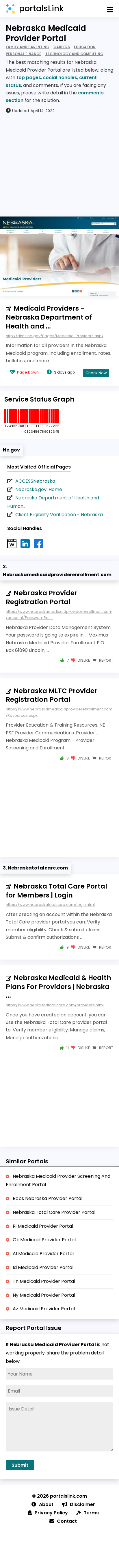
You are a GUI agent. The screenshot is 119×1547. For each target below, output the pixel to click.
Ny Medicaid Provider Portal (44, 1295)
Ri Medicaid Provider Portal (43, 1226)
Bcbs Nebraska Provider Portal (47, 1198)
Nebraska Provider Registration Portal (41, 597)
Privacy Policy (51, 1512)
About (46, 1504)
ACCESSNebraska (35, 481)
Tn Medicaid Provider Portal (44, 1281)
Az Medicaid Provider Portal (44, 1308)
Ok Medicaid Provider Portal (44, 1239)
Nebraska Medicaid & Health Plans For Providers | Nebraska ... (58, 986)
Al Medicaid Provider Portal (43, 1253)
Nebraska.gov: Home (38, 489)
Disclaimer (82, 1504)
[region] (59, 164)
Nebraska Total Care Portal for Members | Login (56, 891)
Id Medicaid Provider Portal (43, 1267)
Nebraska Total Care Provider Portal (54, 1212)
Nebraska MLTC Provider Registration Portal (51, 695)
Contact (67, 1521)
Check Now (96, 373)
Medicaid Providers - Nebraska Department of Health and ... (49, 317)
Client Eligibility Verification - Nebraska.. (60, 514)
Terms (91, 1512)
